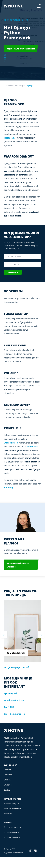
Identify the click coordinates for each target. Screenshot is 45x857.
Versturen (13, 272)
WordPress (32, 446)
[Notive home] (13, 6)
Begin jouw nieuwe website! (20, 48)
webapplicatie (11, 442)
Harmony (8, 487)
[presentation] (4, 634)
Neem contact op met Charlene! (17, 565)
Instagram (9, 137)
